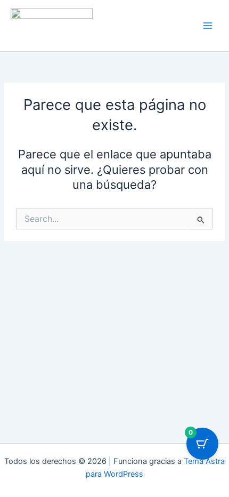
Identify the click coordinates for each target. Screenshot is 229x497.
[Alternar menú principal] (207, 25)
